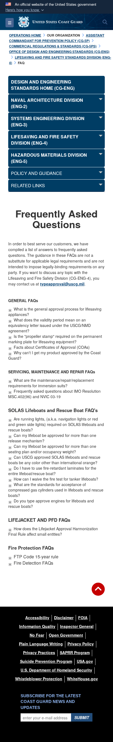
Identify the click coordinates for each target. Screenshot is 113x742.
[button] (25, 10)
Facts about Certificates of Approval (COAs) (52, 347)
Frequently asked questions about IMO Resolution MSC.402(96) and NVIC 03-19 (54, 393)
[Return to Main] (98, 592)
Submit (81, 717)
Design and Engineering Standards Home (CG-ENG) (43, 85)
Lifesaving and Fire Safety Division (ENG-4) (44, 139)
